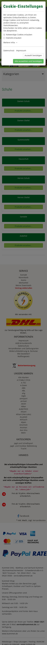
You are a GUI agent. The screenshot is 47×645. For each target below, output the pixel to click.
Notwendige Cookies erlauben (19, 34)
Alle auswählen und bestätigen (28, 61)
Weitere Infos (9, 42)
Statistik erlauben (13, 38)
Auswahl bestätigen (33, 55)
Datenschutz (8, 50)
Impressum (21, 50)
